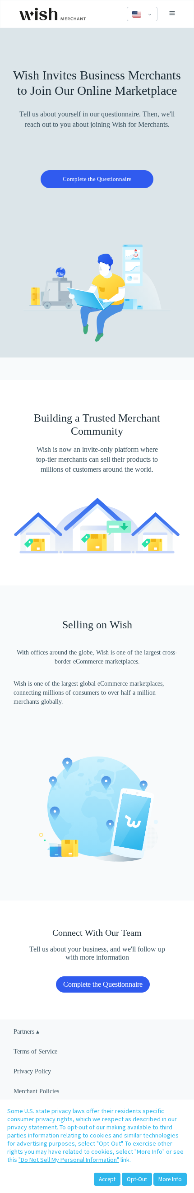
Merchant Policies (36, 1091)
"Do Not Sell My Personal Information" (68, 1160)
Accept (107, 1179)
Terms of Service (35, 1051)
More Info (170, 1179)
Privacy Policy (32, 1071)
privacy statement (32, 1127)
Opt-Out (137, 1179)
